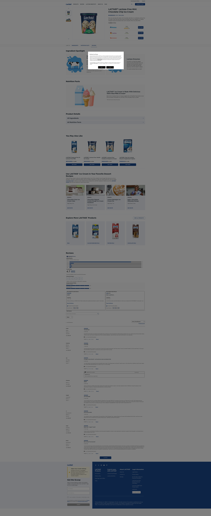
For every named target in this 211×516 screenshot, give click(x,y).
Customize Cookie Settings (94, 63)
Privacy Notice (100, 59)
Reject (102, 67)
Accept (110, 67)
